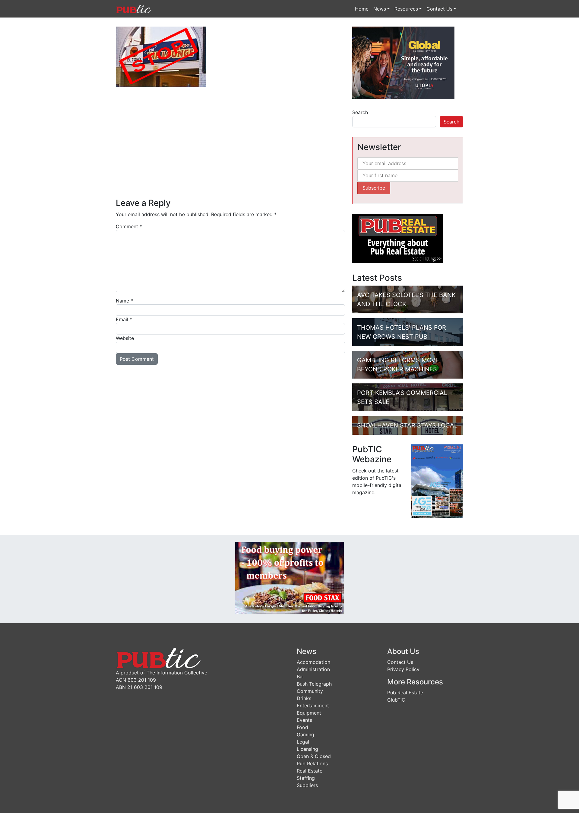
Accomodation (313, 662)
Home (362, 9)
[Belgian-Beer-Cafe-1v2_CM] (230, 133)
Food (302, 727)
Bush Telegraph (314, 684)
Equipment (309, 713)
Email (124, 319)
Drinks (304, 698)
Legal (303, 742)
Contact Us (439, 9)
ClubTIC (396, 700)
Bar (300, 677)
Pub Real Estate (405, 693)
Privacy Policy (403, 669)
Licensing (307, 749)
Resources (406, 9)
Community (310, 691)
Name (124, 301)
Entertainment (313, 706)
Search (360, 112)
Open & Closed (314, 756)
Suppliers (307, 785)
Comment (129, 226)
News (379, 9)
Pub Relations (312, 763)
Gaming (305, 734)
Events (304, 720)
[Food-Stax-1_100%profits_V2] (289, 578)
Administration (313, 669)
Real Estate (309, 771)
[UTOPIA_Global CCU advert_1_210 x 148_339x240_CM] (403, 62)
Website (125, 338)
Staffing (306, 778)
